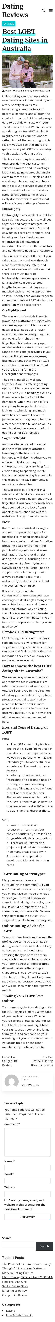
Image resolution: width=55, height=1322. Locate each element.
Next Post (48, 1056)
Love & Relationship (19, 1315)
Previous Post (9, 1056)
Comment (12, 1124)
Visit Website (30, 1085)
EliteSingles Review (14, 1290)
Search (6, 1238)
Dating (9, 23)
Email (9, 1174)
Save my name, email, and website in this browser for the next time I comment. (24, 1204)
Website (9, 1187)
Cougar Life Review (14, 1295)
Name (9, 1161)
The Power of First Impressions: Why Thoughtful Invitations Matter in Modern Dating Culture (26, 1268)
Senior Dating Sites (15, 1286)
